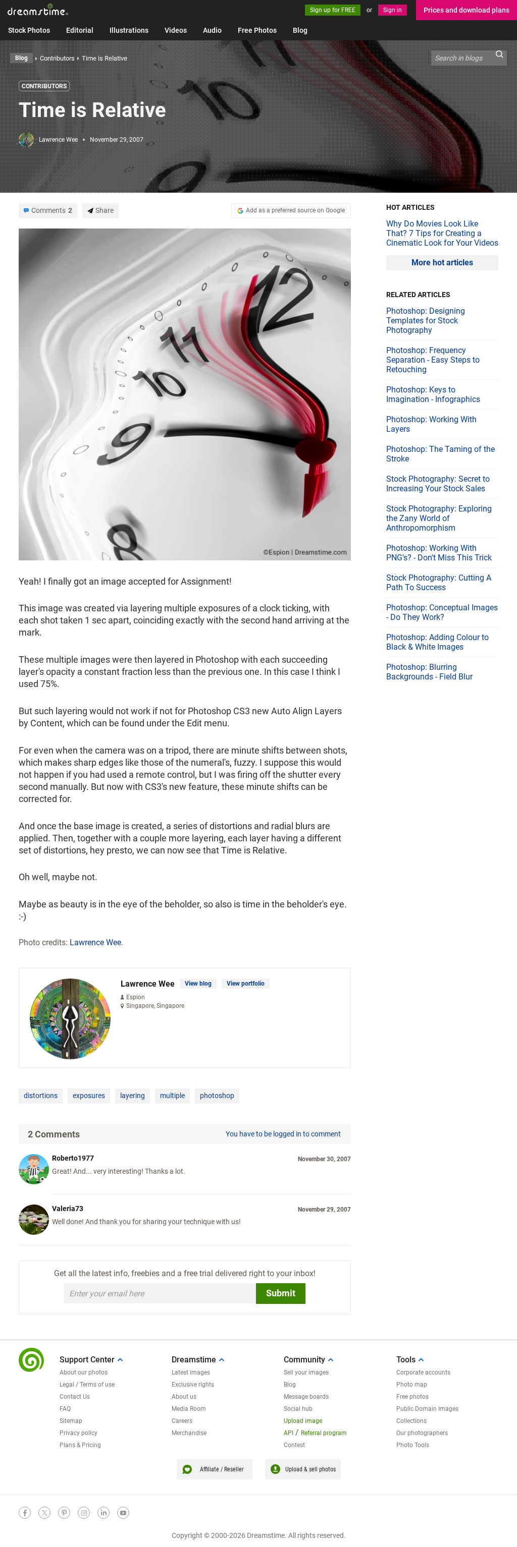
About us (184, 1396)
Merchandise (189, 1433)
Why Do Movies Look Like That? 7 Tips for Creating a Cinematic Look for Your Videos (442, 233)
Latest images (191, 1372)
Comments (51, 210)
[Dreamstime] (38, 9)
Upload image (303, 1420)
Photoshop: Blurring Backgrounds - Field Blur (429, 671)
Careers (182, 1420)
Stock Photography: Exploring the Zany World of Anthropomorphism (439, 518)
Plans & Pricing (80, 1445)
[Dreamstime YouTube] (123, 1513)
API (288, 1433)
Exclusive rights (193, 1384)
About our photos (84, 1372)
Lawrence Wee (58, 139)
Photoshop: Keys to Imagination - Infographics (433, 394)
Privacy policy (78, 1433)
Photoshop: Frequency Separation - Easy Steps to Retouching (433, 360)
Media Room (189, 1408)
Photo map (411, 1384)
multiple (172, 1096)
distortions (41, 1096)
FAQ (65, 1408)
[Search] (499, 58)
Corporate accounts (423, 1372)
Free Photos (257, 30)
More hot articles (442, 262)
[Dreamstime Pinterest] (64, 1513)
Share (104, 210)
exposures (89, 1096)
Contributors (44, 86)
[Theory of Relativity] (185, 393)
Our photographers (422, 1433)
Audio (212, 30)
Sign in (392, 10)
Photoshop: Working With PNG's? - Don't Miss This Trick (439, 552)
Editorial (79, 30)
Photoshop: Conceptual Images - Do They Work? (442, 612)
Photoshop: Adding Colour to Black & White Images (437, 642)
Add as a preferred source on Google (295, 210)
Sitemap (71, 1420)
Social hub (298, 1408)
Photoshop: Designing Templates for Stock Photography (425, 320)
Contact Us (75, 1396)
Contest (294, 1445)
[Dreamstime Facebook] (25, 1513)
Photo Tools (412, 1445)
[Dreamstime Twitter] (44, 1513)
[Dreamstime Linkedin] (103, 1513)
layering (132, 1096)
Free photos (412, 1396)
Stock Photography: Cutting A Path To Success (438, 582)
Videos (176, 30)
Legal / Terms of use (87, 1384)
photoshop (217, 1096)
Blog (300, 30)
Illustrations (129, 30)
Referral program (324, 1433)
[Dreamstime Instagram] (84, 1513)
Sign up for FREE (332, 10)
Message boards (306, 1396)
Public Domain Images (427, 1408)
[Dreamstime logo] (31, 1360)
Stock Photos (29, 30)
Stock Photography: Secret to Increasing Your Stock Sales (438, 483)
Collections (411, 1420)
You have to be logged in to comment (283, 1134)
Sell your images (306, 1372)
